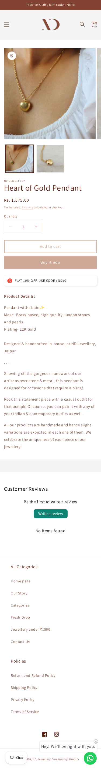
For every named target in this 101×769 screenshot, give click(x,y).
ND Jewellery (42, 759)
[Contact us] (90, 758)
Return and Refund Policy (33, 675)
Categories (20, 605)
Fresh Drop (20, 617)
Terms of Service (25, 711)
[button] (7, 24)
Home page (20, 581)
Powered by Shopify (65, 759)
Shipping (27, 207)
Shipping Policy (24, 687)
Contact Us (20, 641)
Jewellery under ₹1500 (30, 629)
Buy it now (50, 262)
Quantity (11, 216)
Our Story (19, 593)
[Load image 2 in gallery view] (50, 159)
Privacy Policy (22, 699)
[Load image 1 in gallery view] (19, 159)
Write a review (50, 513)
